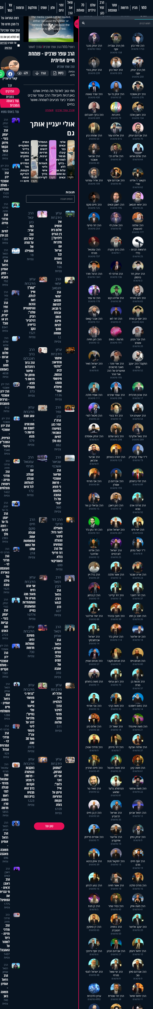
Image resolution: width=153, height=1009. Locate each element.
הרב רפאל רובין (57, 581)
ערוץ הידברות (56, 215)
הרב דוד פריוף (57, 521)
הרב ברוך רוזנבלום (29, 354)
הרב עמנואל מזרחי (29, 461)
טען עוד (49, 826)
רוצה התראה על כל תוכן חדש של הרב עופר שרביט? (10, 24)
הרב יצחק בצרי (5, 123)
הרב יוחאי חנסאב (56, 283)
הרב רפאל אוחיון (57, 631)
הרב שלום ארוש (5, 341)
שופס (44, 7)
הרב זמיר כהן (101, 8)
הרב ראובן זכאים (7, 872)
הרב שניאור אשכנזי (56, 461)
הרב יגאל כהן (31, 217)
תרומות (20, 7)
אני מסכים (8, 45)
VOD (143, 7)
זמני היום (61, 8)
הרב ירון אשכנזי (5, 167)
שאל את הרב (69, 8)
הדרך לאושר (35, 47)
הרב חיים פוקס (32, 524)
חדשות (124, 7)
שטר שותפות (112, 8)
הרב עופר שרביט (52, 47)
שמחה (48, 110)
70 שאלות (80, 8)
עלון (53, 7)
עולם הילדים (92, 8)
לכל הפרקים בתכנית (10, 91)
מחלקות (32, 7)
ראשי (72, 47)
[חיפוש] (83, 23)
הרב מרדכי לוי (4, 550)
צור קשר (9, 8)
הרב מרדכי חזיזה (5, 207)
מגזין (135, 7)
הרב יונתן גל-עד (5, 506)
